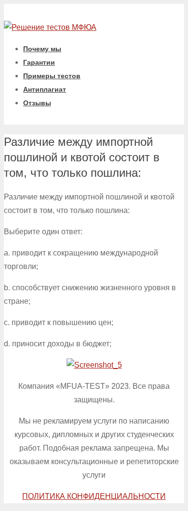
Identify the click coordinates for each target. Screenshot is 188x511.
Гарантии (39, 62)
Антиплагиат (44, 89)
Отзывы (37, 103)
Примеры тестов (52, 76)
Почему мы (42, 49)
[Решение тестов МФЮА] (50, 27)
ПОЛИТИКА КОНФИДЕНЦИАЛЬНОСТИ (94, 496)
